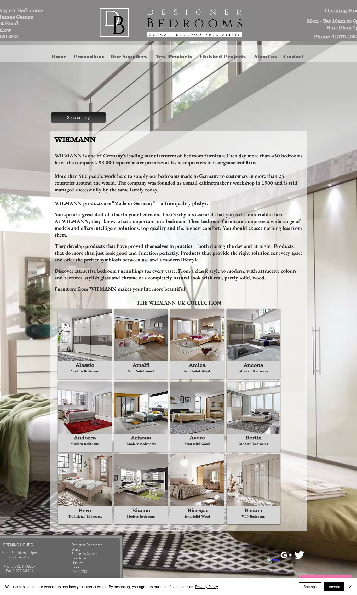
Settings (310, 586)
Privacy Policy (206, 586)
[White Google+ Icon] (286, 555)
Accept (334, 586)
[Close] (351, 586)
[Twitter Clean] (299, 555)
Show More (169, 528)
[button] (175, 56)
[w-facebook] (273, 564)
